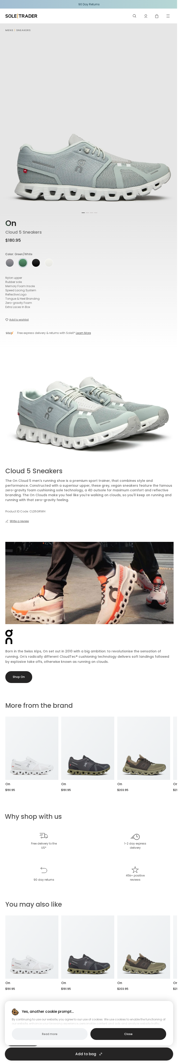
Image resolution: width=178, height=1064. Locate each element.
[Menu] (168, 16)
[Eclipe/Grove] (10, 263)
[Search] (134, 16)
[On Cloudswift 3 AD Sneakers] (143, 748)
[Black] (36, 263)
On (10, 223)
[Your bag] (157, 16)
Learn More (83, 333)
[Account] (145, 16)
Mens (9, 30)
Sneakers (23, 30)
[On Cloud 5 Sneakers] (31, 748)
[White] (49, 263)
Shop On (19, 677)
